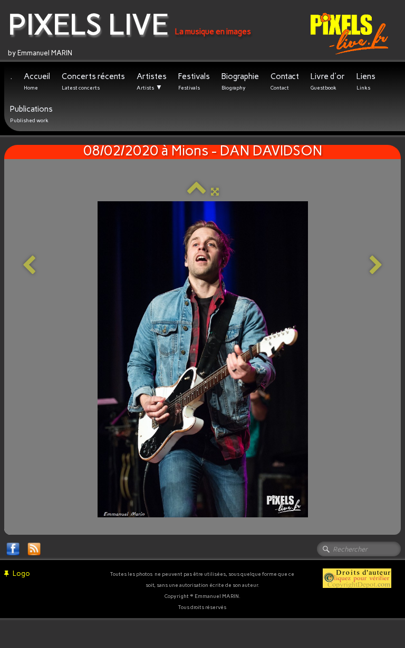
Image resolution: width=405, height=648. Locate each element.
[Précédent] (29, 266)
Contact (285, 81)
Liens (365, 81)
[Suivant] (376, 266)
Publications (31, 114)
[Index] (196, 191)
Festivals (194, 81)
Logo (21, 573)
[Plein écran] (215, 191)
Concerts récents (93, 81)
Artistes (152, 81)
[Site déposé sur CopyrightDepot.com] (357, 578)
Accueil (37, 81)
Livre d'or (328, 81)
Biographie (240, 81)
